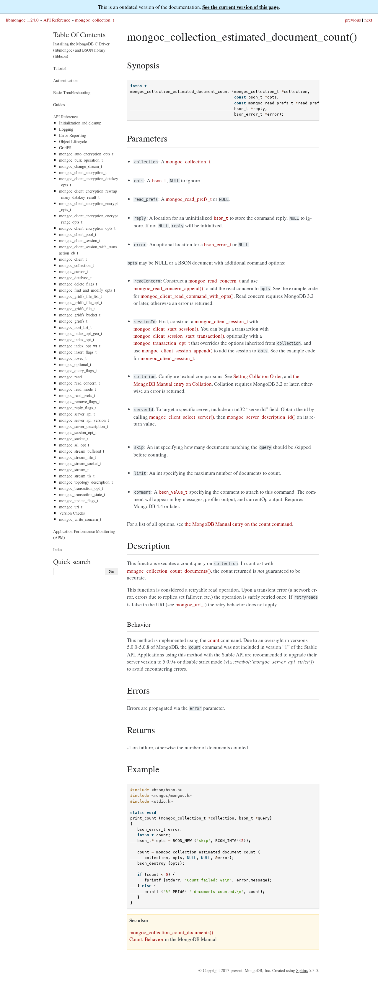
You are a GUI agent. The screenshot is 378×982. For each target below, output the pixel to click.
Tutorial (59, 68)
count (213, 640)
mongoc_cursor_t (73, 271)
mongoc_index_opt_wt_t (79, 346)
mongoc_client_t (73, 259)
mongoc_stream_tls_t (76, 476)
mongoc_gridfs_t (73, 321)
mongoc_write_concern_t (80, 519)
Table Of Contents (79, 34)
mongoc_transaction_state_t (82, 494)
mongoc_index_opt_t (76, 339)
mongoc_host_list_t (75, 327)
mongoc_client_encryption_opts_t (87, 228)
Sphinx (302, 970)
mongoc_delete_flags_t (78, 284)
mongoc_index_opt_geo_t (80, 333)
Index (58, 549)
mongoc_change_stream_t (80, 166)
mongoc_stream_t (74, 469)
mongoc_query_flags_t (78, 370)
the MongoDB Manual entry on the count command (238, 523)
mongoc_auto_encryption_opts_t (86, 154)
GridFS (65, 147)
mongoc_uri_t (70, 507)
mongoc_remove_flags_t (79, 401)
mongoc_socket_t (73, 438)
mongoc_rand (70, 377)
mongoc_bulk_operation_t (81, 160)
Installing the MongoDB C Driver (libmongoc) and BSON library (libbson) (81, 50)
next (368, 20)
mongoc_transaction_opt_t (81, 488)
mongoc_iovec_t (73, 358)
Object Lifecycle (73, 141)
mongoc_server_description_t (83, 426)
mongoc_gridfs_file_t (77, 308)
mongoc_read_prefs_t (77, 395)
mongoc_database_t (75, 277)
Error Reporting (72, 135)
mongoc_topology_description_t (86, 482)
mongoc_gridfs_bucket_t (79, 315)
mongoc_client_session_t (79, 240)
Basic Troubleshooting (71, 92)
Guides (59, 104)
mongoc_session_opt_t (78, 432)
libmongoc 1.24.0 (22, 20)
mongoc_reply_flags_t (77, 407)
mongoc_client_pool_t (77, 234)
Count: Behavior (146, 939)
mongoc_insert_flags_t (78, 352)
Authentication (65, 80)
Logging (66, 129)
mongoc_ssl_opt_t (74, 445)
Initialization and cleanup (80, 123)
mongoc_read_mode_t (77, 389)
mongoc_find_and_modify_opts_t (87, 290)
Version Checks (72, 513)
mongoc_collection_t (94, 20)
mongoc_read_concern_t (79, 383)
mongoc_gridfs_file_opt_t (80, 302)
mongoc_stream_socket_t (80, 463)
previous (353, 20)
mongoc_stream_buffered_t (81, 451)
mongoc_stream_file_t (77, 457)
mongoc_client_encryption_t (83, 172)
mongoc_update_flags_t (78, 500)
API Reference (56, 20)
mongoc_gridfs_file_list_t (80, 296)
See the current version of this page (240, 7)
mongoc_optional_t (75, 364)
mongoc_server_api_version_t (84, 420)
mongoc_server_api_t (77, 414)
